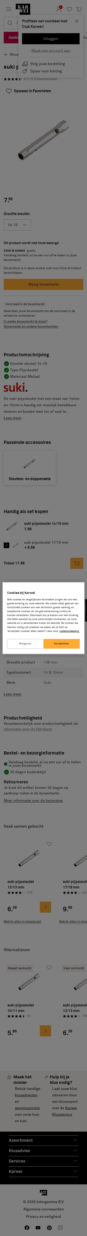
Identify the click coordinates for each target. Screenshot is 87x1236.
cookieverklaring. (69, 631)
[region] (43, 618)
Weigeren (25, 643)
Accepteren (61, 643)
